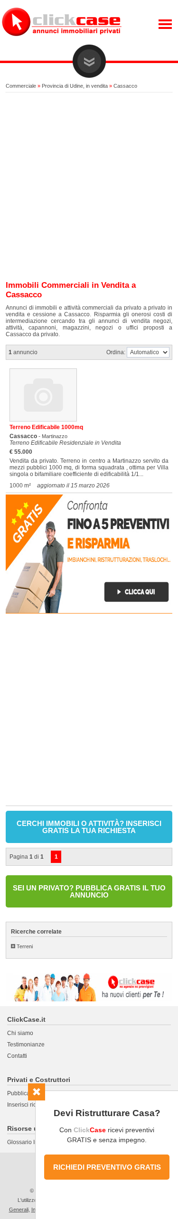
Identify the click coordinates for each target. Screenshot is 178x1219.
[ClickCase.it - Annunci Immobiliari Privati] (61, 42)
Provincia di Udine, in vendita (75, 86)
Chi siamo (20, 1033)
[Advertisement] (89, 187)
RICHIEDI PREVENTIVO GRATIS (107, 1167)
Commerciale (21, 86)
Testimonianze (26, 1044)
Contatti (17, 1056)
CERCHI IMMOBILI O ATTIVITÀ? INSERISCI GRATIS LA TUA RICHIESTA (89, 826)
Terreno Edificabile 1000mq (46, 427)
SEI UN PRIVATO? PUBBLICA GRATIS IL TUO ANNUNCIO (89, 891)
